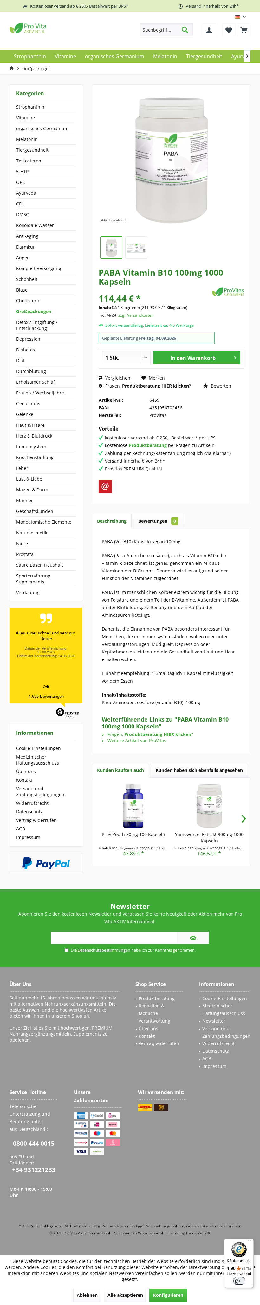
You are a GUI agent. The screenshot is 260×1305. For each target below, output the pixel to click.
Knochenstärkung (35, 457)
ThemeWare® (198, 1233)
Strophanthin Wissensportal (139, 1233)
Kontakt (24, 780)
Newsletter (213, 1021)
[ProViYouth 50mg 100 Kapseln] (133, 806)
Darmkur (25, 247)
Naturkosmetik (31, 533)
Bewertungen (157, 521)
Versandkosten (116, 1226)
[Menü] (250, 1242)
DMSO (22, 214)
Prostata (25, 554)
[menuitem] (243, 29)
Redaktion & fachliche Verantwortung (154, 1013)
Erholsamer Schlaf (35, 382)
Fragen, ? (147, 386)
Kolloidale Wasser (35, 225)
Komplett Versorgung (38, 268)
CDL (20, 204)
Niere (22, 543)
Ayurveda (26, 193)
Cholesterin (28, 301)
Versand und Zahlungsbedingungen (40, 791)
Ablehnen (87, 1295)
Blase (22, 290)
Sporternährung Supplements (33, 579)
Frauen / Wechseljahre (40, 393)
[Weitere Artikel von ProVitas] (228, 291)
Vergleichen (117, 378)
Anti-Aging (27, 236)
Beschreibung (112, 521)
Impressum (28, 837)
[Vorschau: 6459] (111, 247)
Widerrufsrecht (32, 803)
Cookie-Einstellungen (38, 748)
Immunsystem (31, 447)
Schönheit (26, 279)
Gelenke (24, 414)
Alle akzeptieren (125, 1295)
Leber (22, 468)
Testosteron (28, 161)
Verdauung (28, 592)
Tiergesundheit (32, 150)
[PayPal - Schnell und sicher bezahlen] (46, 863)
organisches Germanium (42, 128)
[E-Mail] (105, 486)
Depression (28, 339)
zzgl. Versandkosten (135, 315)
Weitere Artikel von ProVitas (136, 740)
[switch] (239, 1281)
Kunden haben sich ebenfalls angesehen (199, 770)
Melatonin (27, 139)
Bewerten (220, 386)
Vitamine (25, 118)
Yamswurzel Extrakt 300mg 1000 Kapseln (209, 837)
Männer (24, 500)
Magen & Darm (32, 490)
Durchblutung (31, 371)
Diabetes (25, 350)
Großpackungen (33, 311)
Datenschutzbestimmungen (104, 950)
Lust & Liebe (29, 479)
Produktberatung (157, 998)
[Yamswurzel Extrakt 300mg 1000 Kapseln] (209, 806)
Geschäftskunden (34, 511)
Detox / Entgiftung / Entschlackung (36, 325)
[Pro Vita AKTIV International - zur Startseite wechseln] (55, 27)
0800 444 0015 (34, 1143)
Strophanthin (30, 107)
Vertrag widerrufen (36, 820)
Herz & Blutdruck (34, 436)
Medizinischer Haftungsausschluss (37, 760)
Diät (20, 360)
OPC (20, 182)
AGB (20, 829)
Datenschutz (29, 812)
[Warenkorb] (243, 29)
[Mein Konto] (209, 29)
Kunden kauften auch (120, 770)
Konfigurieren (168, 1295)
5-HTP (22, 171)
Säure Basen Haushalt (39, 565)
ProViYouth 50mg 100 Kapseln (133, 834)
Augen (23, 258)
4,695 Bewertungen (46, 696)
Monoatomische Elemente (43, 522)
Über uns (26, 771)
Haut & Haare (30, 425)
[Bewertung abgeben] (155, 289)
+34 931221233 (33, 1170)
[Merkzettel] (229, 29)
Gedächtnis (28, 403)
